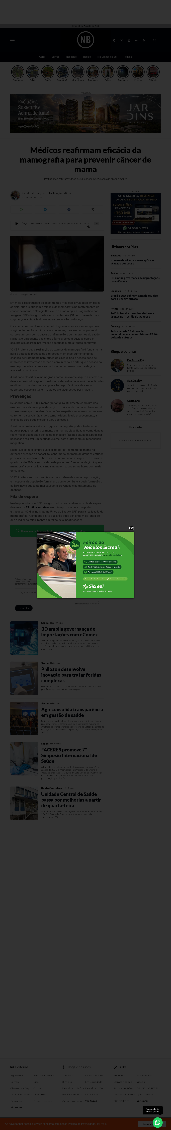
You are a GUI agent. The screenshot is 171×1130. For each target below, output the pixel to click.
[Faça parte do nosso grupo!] (158, 1121)
